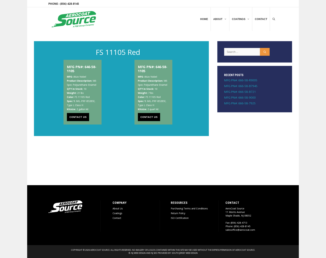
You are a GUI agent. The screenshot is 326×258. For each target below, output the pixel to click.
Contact (261, 19)
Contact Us (78, 117)
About (217, 19)
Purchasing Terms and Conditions (189, 208)
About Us (118, 208)
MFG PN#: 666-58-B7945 (241, 86)
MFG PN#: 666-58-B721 (240, 92)
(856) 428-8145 (69, 4)
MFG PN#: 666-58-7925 (240, 103)
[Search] (265, 52)
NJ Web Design (138, 253)
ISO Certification (180, 218)
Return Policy (178, 213)
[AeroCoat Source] (73, 19)
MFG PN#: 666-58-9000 (240, 97)
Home (204, 19)
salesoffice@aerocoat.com (240, 229)
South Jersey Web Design (185, 253)
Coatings (238, 19)
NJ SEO (154, 253)
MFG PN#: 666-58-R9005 (240, 80)
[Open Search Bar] (274, 19)
